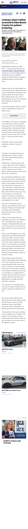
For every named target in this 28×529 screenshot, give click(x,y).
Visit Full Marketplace (21, 332)
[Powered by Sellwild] (24, 417)
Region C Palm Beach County (7, 13)
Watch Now (23, 2)
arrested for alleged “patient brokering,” (13, 71)
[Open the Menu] (2, 2)
